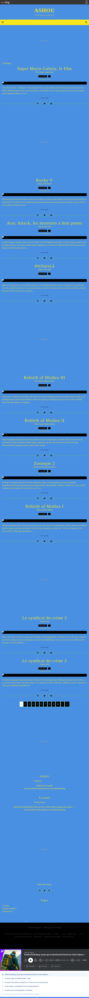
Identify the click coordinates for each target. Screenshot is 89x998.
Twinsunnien (42, 789)
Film (37, 72)
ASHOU (44, 10)
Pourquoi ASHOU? (9, 908)
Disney (47, 467)
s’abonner (32, 966)
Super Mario (49, 72)
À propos (5, 906)
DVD (45, 184)
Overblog (57, 927)
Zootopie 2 (44, 463)
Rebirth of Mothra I (44, 506)
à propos (57, 966)
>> (67, 704)
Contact (64, 934)
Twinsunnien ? (7, 911)
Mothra (52, 381)
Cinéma (41, 72)
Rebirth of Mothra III (44, 377)
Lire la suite (44, 98)
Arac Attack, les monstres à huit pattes (44, 223)
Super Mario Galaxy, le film (44, 68)
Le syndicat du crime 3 (44, 617)
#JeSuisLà (44, 265)
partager (44, 966)
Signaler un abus (72, 934)
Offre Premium (38, 936)
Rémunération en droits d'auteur (23, 936)
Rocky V (44, 180)
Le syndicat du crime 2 (44, 660)
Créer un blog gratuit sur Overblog (42, 934)
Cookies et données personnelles (52, 936)
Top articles (56, 934)
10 (58, 704)
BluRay (46, 381)
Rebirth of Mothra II (44, 420)
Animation (40, 467)
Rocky (50, 184)
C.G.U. (81, 934)
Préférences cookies (68, 936)
